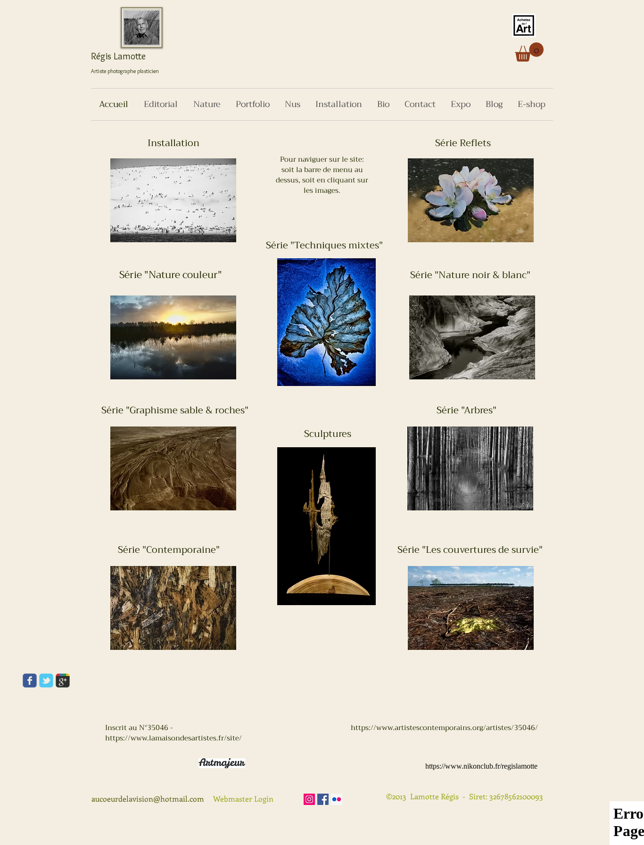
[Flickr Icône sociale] (336, 799)
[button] (529, 52)
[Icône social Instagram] (309, 799)
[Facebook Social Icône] (323, 799)
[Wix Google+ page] (63, 680)
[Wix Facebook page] (30, 680)
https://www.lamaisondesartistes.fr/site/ (173, 738)
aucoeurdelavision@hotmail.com (147, 799)
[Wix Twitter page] (46, 680)
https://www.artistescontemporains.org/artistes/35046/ (444, 728)
